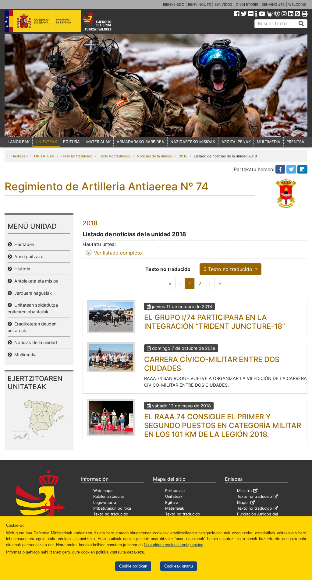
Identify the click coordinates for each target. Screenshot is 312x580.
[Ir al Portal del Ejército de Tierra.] (103, 21)
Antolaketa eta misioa (35, 280)
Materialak (174, 508)
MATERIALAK (98, 141)
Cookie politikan (133, 566)
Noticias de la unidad (154, 156)
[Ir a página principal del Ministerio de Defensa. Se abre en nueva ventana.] (43, 21)
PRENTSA (295, 141)
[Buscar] (301, 24)
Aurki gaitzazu (27, 256)
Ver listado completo (118, 253)
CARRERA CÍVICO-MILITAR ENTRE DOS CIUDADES (211, 364)
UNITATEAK (46, 141)
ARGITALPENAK (236, 141)
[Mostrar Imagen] (111, 316)
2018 (183, 156)
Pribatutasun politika (112, 508)
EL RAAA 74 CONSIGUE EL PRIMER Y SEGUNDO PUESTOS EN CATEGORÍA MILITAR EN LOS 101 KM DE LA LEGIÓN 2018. (222, 425)
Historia (21, 268)
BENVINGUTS (199, 4)
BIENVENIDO (173, 4)
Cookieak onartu (178, 566)
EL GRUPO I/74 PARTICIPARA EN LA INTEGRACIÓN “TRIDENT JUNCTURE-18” (214, 322)
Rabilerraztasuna (108, 496)
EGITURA (71, 141)
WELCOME (297, 4)
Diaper (243, 502)
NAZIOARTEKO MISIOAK (192, 141)
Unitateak (174, 496)
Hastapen (19, 156)
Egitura (171, 502)
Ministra (244, 490)
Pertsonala (175, 490)
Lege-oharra (104, 502)
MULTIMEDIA (268, 141)
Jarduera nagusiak (32, 293)
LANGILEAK (19, 141)
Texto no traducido (76, 156)
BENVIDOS (223, 4)
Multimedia (24, 354)
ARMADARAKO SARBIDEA (140, 141)
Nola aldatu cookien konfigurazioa (173, 545)
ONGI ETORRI (247, 4)
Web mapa (102, 490)
